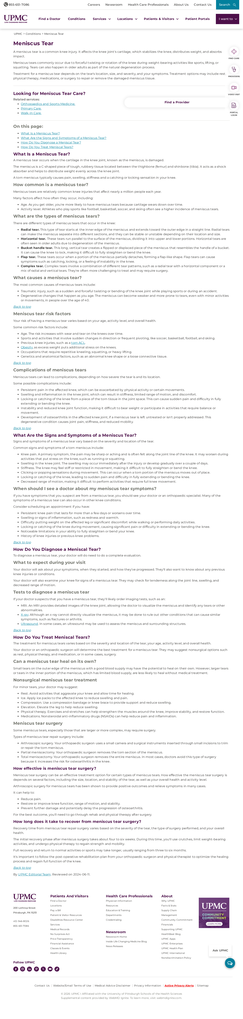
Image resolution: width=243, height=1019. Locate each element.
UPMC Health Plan (172, 948)
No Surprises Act (60, 934)
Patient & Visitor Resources (66, 915)
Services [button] (100, 19)
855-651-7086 (18, 4)
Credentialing (114, 919)
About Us (181, 4)
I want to (226, 19)
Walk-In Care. (31, 113)
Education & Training (118, 910)
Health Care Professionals (148, 4)
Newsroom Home (116, 936)
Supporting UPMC (172, 929)
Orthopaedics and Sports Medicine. (48, 104)
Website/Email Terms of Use (72, 985)
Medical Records (59, 929)
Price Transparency (61, 938)
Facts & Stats (168, 905)
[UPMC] (15, 19)
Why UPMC (168, 900)
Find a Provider (177, 102)
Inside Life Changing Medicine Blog (126, 941)
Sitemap (202, 985)
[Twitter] (43, 969)
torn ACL (78, 343)
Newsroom (113, 4)
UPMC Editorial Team (34, 874)
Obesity (27, 347)
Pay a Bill (55, 910)
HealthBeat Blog (171, 934)
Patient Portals (197, 19)
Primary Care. (31, 108)
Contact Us (202, 4)
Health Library (58, 953)
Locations (56, 905)
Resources (112, 905)
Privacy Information (147, 985)
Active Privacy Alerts (179, 985)
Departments (114, 915)
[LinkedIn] (29, 969)
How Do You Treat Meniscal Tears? (47, 147)
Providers (234, 76)
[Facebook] (15, 969)
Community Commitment (177, 919)
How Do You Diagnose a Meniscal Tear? (51, 142)
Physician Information (119, 900)
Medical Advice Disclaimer (113, 985)
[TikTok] (56, 969)
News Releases (114, 946)
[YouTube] (50, 969)
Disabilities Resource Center (66, 919)
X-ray (24, 614)
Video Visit (234, 94)
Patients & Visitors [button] (159, 19)
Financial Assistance (62, 943)
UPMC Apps (168, 938)
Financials (167, 924)
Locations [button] (125, 19)
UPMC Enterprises (172, 943)
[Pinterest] (36, 969)
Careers (94, 4)
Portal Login (234, 113)
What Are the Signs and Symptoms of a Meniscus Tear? (63, 138)
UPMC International (173, 953)
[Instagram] (22, 969)
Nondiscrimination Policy (176, 957)
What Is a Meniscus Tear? (40, 133)
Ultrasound (29, 624)
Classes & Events (60, 948)
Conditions (77, 19)
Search (224, 4)
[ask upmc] (230, 963)
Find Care (234, 58)
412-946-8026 (21, 921)
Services (55, 924)
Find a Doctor (49, 19)
